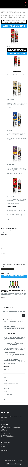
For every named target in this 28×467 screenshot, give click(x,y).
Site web (3, 259)
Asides (5, 372)
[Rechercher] (23, 315)
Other (5, 397)
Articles (6, 369)
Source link (9, 222)
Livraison (3, 446)
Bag (5, 374)
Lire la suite (4, 297)
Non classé (7, 394)
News (5, 391)
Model (5, 388)
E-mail (3, 253)
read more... (4, 420)
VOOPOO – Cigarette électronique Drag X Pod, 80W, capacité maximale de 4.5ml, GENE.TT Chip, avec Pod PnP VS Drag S (14, 344)
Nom (2, 248)
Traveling (6, 399)
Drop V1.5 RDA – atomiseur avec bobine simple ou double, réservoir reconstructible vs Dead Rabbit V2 (14, 356)
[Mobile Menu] (25, 5)
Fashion (6, 385)
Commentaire (4, 234)
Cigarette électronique (9, 383)
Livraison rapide (5, 452)
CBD (5, 380)
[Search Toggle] (22, 2)
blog (5, 377)
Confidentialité (4, 444)
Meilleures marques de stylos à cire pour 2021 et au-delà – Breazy (13, 290)
